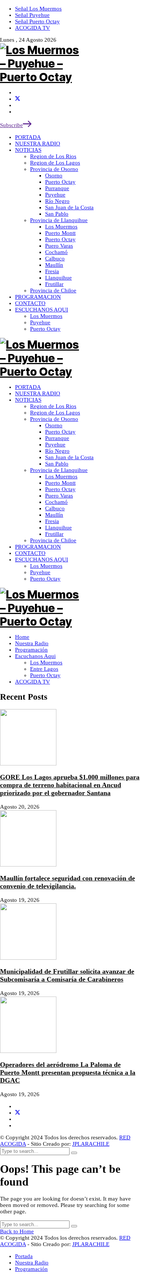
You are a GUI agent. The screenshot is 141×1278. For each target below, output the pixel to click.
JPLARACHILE (90, 1144)
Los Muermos (46, 662)
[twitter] (17, 99)
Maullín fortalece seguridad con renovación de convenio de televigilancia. (67, 882)
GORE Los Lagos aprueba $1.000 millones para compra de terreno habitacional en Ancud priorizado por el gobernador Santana (69, 785)
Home (22, 637)
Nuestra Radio (32, 643)
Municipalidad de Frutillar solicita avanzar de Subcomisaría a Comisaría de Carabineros (67, 975)
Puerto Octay (45, 675)
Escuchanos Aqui (35, 656)
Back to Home (17, 1231)
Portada (24, 1256)
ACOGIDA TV (32, 682)
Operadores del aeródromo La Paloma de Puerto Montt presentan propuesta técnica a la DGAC (67, 1072)
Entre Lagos (44, 669)
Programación (31, 650)
